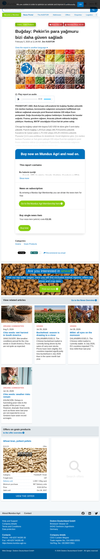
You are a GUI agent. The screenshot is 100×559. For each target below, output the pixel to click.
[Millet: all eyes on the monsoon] (83, 314)
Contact (27, 513)
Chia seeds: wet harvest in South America (15, 333)
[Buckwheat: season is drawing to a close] (50, 314)
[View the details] (25, 460)
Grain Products (30, 244)
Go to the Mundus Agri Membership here (40, 203)
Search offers (75, 476)
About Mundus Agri (11, 513)
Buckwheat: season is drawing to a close (47, 333)
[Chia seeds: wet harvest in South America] (16, 314)
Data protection (8, 529)
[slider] (29, 99)
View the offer (25, 496)
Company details (9, 524)
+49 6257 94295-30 (17, 538)
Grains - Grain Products (25, 24)
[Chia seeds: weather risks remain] (16, 376)
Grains (18, 244)
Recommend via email (55, 253)
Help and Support (9, 521)
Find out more (49, 289)
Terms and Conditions (11, 526)
